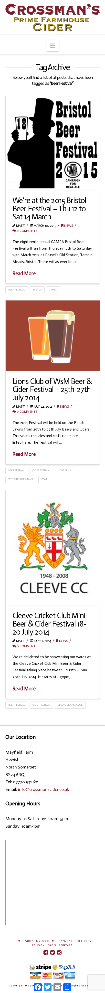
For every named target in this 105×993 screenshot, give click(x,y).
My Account (46, 941)
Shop (29, 941)
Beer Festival (16, 289)
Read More (24, 273)
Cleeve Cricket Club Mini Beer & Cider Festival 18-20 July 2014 (49, 624)
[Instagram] (59, 952)
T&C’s (52, 945)
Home (17, 941)
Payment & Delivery (75, 941)
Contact (66, 945)
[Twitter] (52, 952)
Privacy (38, 945)
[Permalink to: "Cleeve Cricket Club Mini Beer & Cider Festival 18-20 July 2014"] (53, 547)
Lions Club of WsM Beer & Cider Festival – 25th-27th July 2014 (52, 389)
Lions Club (64, 470)
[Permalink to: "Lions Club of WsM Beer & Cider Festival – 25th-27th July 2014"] (53, 335)
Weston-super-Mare (21, 479)
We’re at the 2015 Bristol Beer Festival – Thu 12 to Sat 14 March (49, 208)
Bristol (37, 289)
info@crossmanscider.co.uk (43, 789)
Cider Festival (41, 470)
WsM (44, 479)
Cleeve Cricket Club (70, 704)
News (68, 226)
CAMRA (53, 289)
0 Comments (26, 231)
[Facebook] (45, 952)
